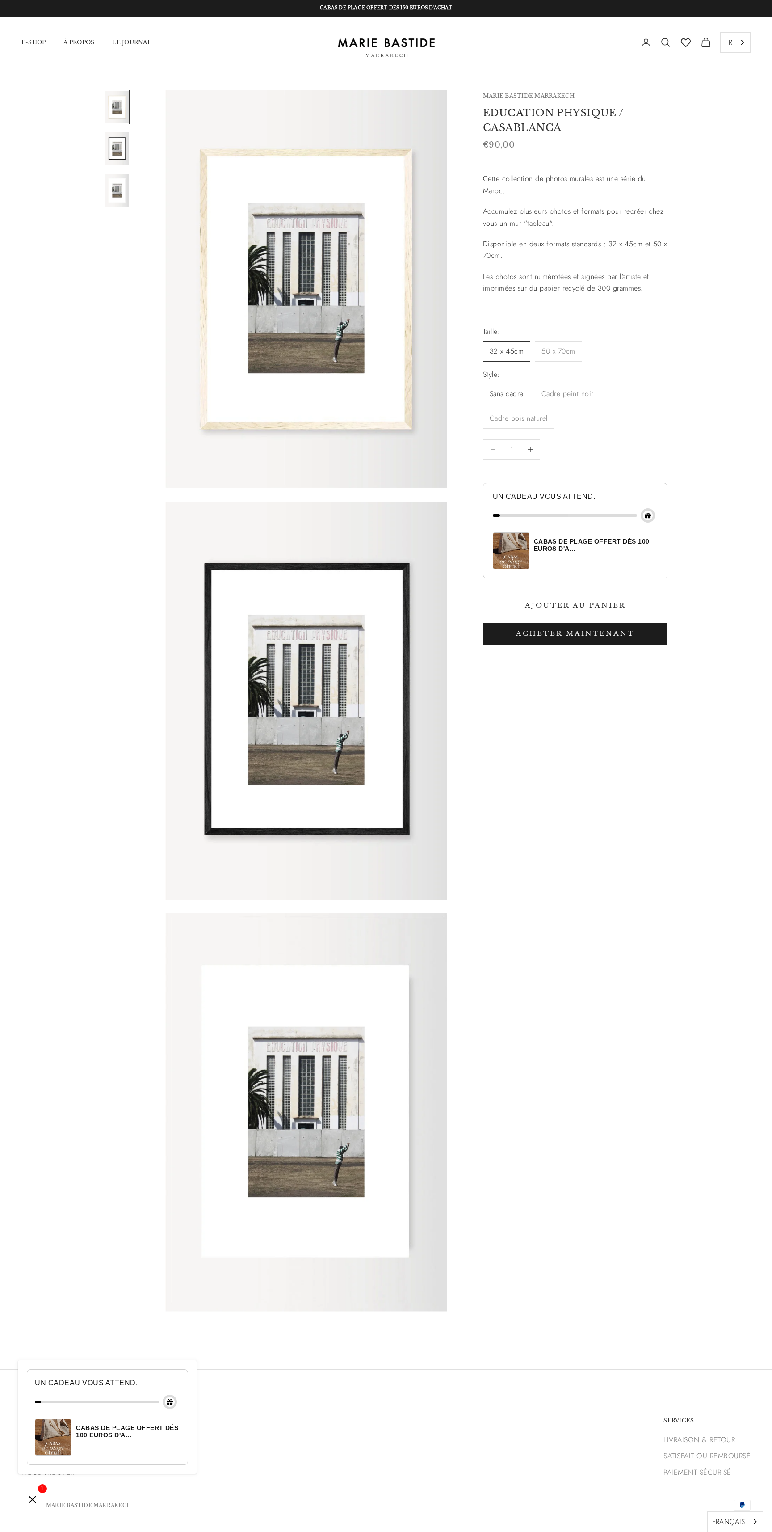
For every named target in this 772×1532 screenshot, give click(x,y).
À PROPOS (78, 41)
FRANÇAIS (728, 1521)
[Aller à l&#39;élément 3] (117, 190)
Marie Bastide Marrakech (529, 96)
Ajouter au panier (575, 604)
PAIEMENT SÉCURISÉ (697, 1472)
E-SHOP (33, 41)
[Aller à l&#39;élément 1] (117, 107)
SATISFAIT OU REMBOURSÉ (707, 1456)
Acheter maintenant (575, 633)
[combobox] (735, 42)
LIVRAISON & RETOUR (699, 1440)
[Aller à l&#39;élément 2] (117, 148)
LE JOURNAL (131, 41)
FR (728, 42)
